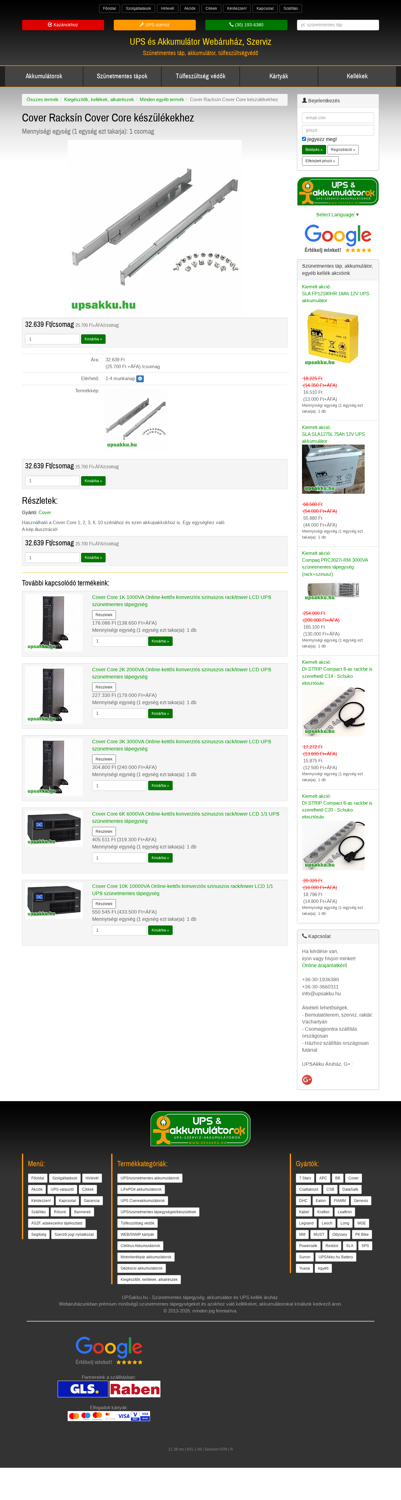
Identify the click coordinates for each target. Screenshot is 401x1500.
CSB (330, 1189)
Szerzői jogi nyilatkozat (74, 1234)
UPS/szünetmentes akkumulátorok (150, 1178)
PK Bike (362, 1234)
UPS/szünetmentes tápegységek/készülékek (158, 1211)
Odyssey (339, 1234)
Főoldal (109, 8)
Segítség (38, 1234)
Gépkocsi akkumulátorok (142, 1268)
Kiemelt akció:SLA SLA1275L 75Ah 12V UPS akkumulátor (333, 434)
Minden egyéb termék (162, 99)
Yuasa (304, 1268)
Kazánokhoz (65, 25)
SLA (349, 1245)
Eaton (321, 1200)
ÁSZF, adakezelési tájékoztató (56, 1223)
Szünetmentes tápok (122, 76)
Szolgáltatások (138, 8)
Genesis (361, 1200)
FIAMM (340, 1200)
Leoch (327, 1223)
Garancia (92, 1200)
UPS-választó (62, 1189)
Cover (45, 512)
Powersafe (308, 1245)
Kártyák (278, 76)
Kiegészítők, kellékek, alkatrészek (99, 99)
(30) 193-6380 (248, 25)
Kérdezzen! (237, 8)
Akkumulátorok (44, 76)
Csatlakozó (308, 1189)
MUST (319, 1234)
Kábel (304, 1211)
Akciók (189, 8)
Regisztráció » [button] (343, 149)
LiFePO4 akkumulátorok (141, 1189)
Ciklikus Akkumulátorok (140, 1245)
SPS (365, 1245)
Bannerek (82, 1211)
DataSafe (350, 1189)
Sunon (304, 1257)
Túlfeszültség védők (201, 76)
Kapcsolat (265, 8)
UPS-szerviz (156, 25)
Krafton (323, 1211)
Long (345, 1223)
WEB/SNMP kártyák (137, 1234)
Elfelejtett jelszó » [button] (320, 160)
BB (337, 1178)
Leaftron (345, 1211)
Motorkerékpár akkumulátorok (146, 1257)
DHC (303, 1200)
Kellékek (357, 76)
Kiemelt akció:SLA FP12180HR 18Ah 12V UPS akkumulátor (335, 294)
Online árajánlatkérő (324, 965)
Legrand (306, 1223)
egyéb (323, 1268)
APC (323, 1178)
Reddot (331, 1245)
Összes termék (43, 99)
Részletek (104, 614)
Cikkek (211, 8)
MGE (361, 1223)
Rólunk (60, 1211)
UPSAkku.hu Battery (336, 1257)
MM (302, 1234)
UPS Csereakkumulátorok (143, 1200)
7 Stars (305, 1178)
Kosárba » (93, 339)
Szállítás (291, 8)
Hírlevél (167, 8)
